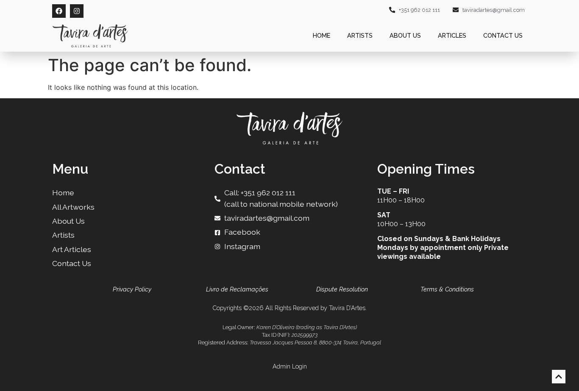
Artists (360, 35)
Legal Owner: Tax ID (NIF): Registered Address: (289, 335)
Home (321, 35)
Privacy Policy (132, 289)
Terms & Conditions (447, 289)
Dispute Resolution (342, 289)
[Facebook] (59, 11)
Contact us (503, 35)
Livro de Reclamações (237, 289)
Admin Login (290, 366)
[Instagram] (77, 11)
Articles (452, 35)
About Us (405, 35)
